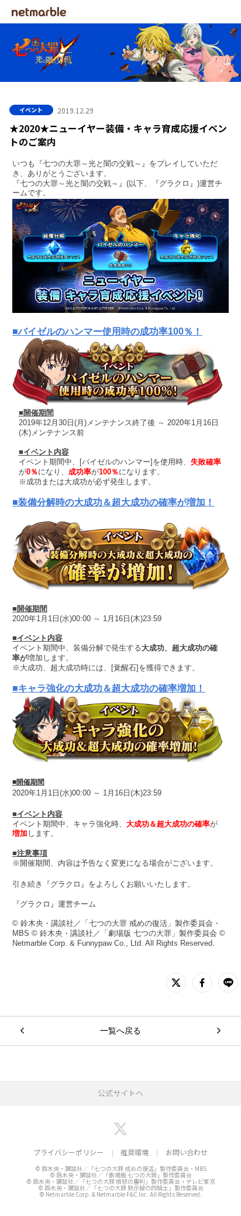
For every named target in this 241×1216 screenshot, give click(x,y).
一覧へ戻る (120, 1030)
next (219, 1031)
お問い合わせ (187, 1152)
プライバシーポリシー (68, 1152)
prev (22, 1031)
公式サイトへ (120, 1092)
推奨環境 (134, 1152)
